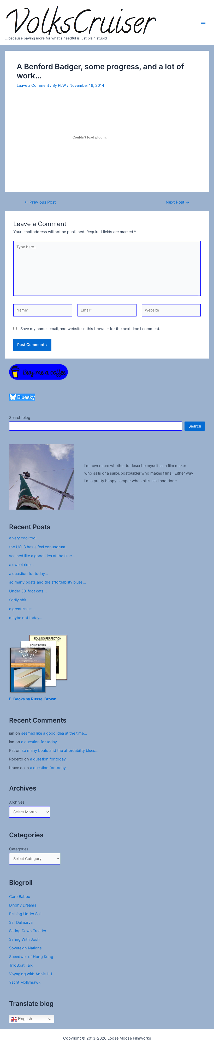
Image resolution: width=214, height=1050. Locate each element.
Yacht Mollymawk (24, 982)
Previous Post (40, 202)
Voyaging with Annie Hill (30, 974)
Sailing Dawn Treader (27, 930)
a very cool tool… (24, 538)
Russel (37, 699)
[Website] (171, 311)
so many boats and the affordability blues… (47, 582)
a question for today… (28, 573)
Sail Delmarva (21, 922)
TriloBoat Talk (21, 965)
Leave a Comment (33, 85)
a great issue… (22, 609)
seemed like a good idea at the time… (42, 555)
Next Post (177, 202)
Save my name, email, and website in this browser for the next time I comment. (90, 328)
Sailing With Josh (24, 939)
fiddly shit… (19, 600)
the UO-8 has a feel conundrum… (38, 547)
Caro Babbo (19, 896)
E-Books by (20, 699)
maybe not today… (25, 617)
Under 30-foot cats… (28, 591)
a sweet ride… (21, 564)
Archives (17, 802)
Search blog (19, 417)
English (24, 1019)
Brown (50, 699)
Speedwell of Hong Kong (31, 956)
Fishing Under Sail (25, 913)
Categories (18, 849)
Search (194, 426)
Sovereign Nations (25, 948)
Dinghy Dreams (22, 905)
